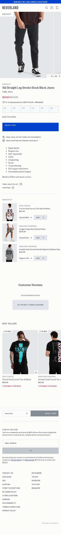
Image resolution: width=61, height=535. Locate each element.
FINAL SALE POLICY (10, 184)
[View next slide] (59, 76)
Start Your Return (11, 488)
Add (38, 217)
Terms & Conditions (11, 507)
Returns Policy (9, 492)
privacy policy (16, 460)
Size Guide (6, 477)
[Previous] (3, 414)
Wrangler (6, 84)
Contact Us (7, 473)
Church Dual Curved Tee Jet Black (16, 379)
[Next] (57, 414)
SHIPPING (6, 188)
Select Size (10, 125)
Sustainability (9, 503)
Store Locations (10, 495)
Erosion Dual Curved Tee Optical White (34, 208)
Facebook (36, 480)
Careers (6, 499)
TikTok (35, 477)
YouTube (36, 484)
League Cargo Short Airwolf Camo (32, 229)
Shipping (6, 484)
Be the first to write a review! (30, 305)
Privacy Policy (9, 510)
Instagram (36, 473)
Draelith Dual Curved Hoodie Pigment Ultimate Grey (39, 249)
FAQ (3, 480)
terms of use (29, 460)
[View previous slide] (48, 76)
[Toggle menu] (56, 7)
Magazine (36, 488)
